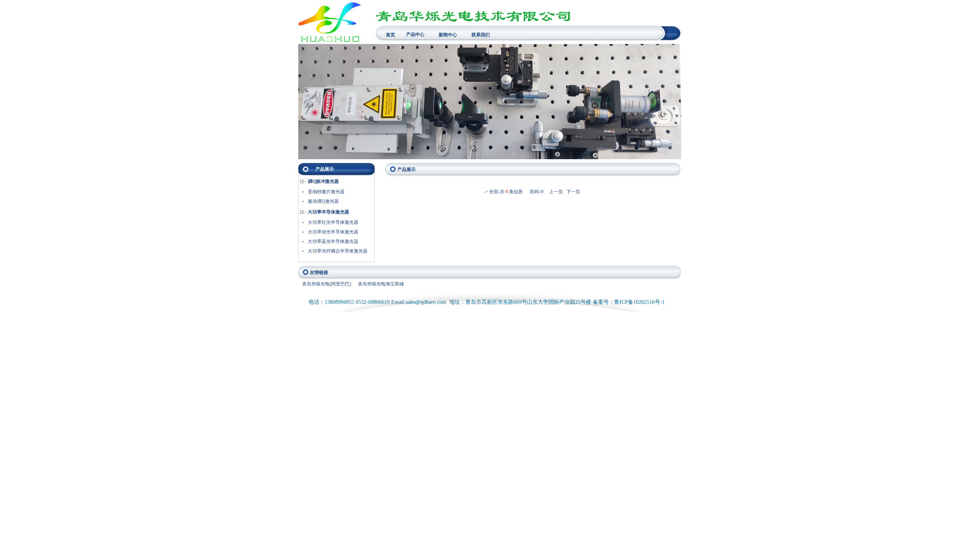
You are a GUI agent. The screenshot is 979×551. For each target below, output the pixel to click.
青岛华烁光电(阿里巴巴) (326, 284)
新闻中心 (448, 34)
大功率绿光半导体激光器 (333, 232)
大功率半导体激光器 (328, 212)
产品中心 (415, 34)
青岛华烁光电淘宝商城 (381, 284)
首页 (390, 34)
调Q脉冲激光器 (323, 181)
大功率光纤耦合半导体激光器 (338, 251)
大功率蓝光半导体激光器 (333, 241)
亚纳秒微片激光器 (326, 191)
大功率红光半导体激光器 (333, 222)
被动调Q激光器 (323, 201)
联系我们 (481, 34)
